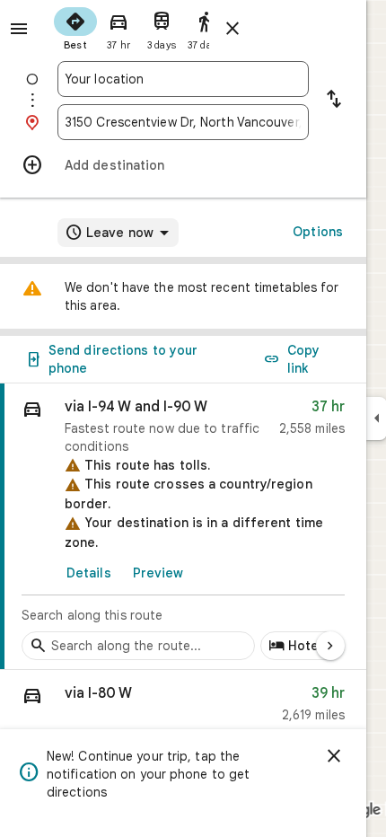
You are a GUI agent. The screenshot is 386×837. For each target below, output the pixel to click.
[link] (183, 526)
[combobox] (183, 79)
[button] (183, 708)
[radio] (75, 27)
